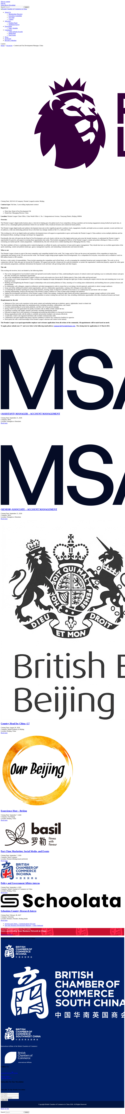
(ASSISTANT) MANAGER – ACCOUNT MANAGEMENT (30, 413)
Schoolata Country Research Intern (18, 911)
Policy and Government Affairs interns (20, 883)
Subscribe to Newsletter (8, 5)
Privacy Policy (5, 1076)
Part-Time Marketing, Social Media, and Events (25, 851)
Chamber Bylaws (6, 1078)
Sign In (3, 3)
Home (3, 45)
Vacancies (9, 45)
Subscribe (4, 1100)
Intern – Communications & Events (20, 924)
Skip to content (5, 1)
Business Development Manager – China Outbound (24, 925)
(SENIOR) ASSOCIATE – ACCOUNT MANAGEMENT (29, 509)
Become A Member (7, 934)
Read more (4, 423)
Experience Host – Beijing (14, 811)
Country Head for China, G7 (15, 723)
